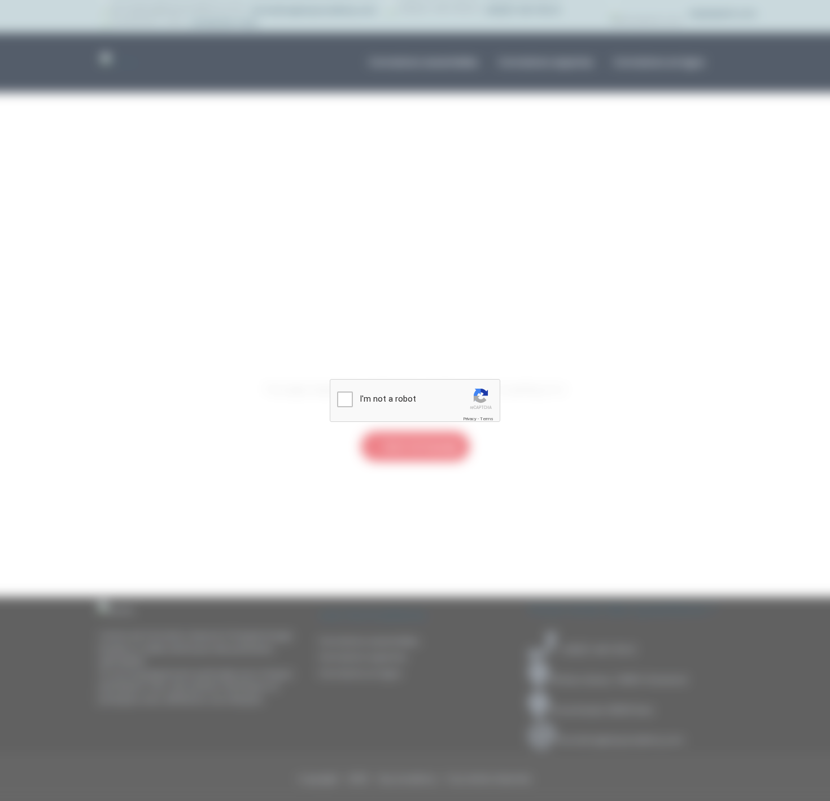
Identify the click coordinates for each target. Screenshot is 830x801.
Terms (486, 418)
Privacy (470, 418)
